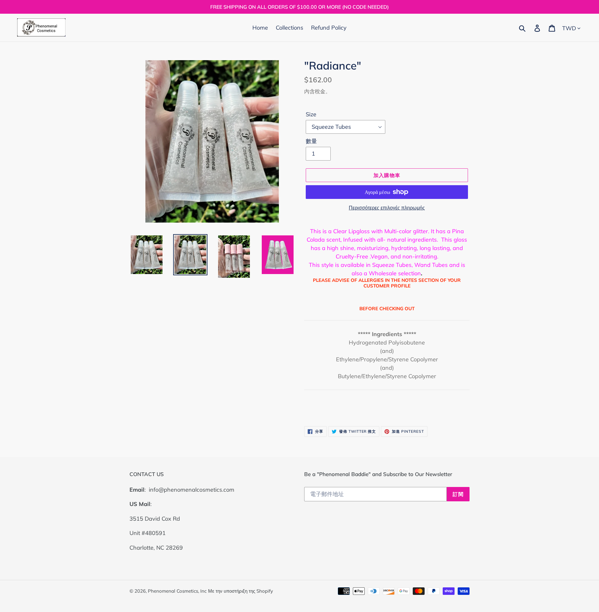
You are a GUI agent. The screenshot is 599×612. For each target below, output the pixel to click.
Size (311, 114)
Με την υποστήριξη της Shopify (240, 591)
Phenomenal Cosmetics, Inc (177, 591)
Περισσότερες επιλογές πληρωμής (387, 208)
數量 (311, 141)
